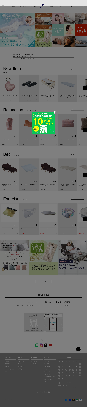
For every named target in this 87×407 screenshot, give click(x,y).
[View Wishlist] (81, 6)
